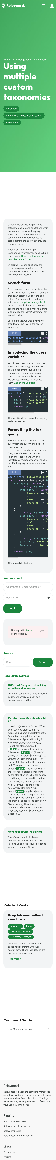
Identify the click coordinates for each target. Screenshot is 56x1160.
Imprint (7, 1156)
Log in (29, 630)
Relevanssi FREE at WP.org (17, 1126)
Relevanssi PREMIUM (14, 1121)
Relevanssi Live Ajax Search (18, 1135)
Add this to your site (24, 382)
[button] (43, 6)
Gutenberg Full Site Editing (25, 831)
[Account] (52, 6)
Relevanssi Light (12, 1130)
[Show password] (48, 597)
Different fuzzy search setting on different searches (27, 686)
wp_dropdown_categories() (31, 302)
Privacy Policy (11, 1152)
